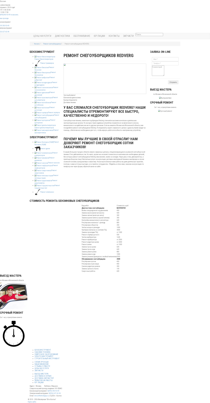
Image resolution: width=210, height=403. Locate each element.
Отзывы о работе (42, 366)
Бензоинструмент (43, 350)
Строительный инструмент (47, 358)
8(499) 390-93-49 (53, 391)
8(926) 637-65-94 (55, 393)
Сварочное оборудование (46, 354)
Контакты (114, 36)
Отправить (173, 82)
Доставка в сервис (43, 376)
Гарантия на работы (43, 380)
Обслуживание (81, 36)
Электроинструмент (44, 356)
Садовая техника (42, 352)
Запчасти (128, 36)
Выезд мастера (41, 374)
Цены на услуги (42, 36)
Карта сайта (32, 402)
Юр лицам (99, 36)
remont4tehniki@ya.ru (41, 396)
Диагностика (62, 36)
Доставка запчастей (44, 378)
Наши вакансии (41, 364)
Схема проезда (41, 362)
